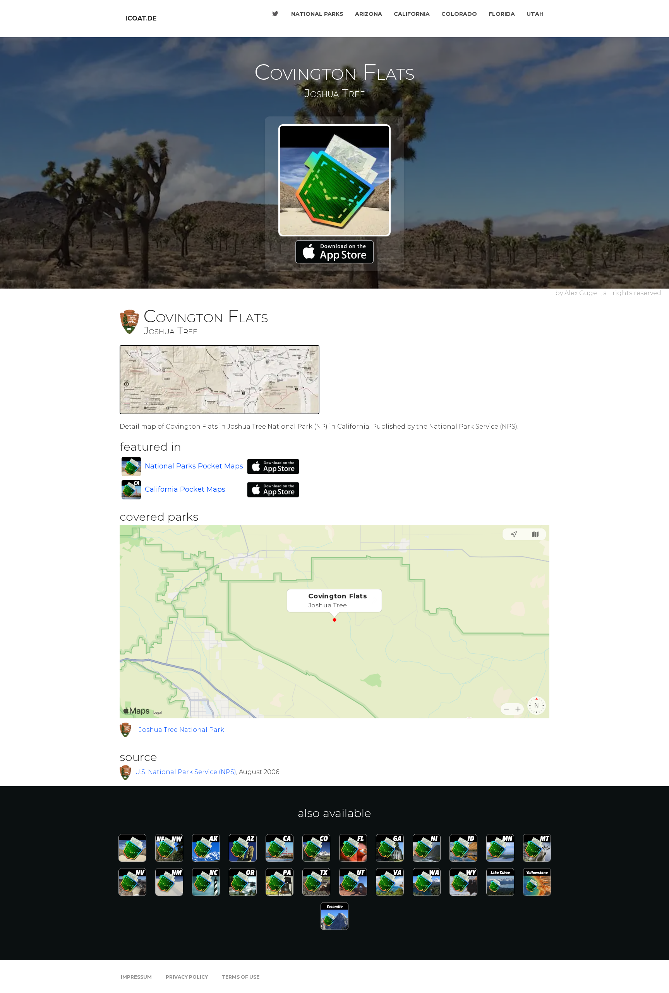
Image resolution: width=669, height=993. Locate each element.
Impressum (136, 977)
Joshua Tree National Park (181, 729)
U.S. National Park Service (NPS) (185, 772)
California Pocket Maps (185, 489)
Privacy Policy (187, 977)
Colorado (459, 13)
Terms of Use (240, 977)
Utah (535, 13)
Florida (502, 13)
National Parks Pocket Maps (194, 466)
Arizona (368, 13)
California (412, 13)
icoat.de (140, 18)
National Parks (317, 13)
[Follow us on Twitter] (275, 14)
